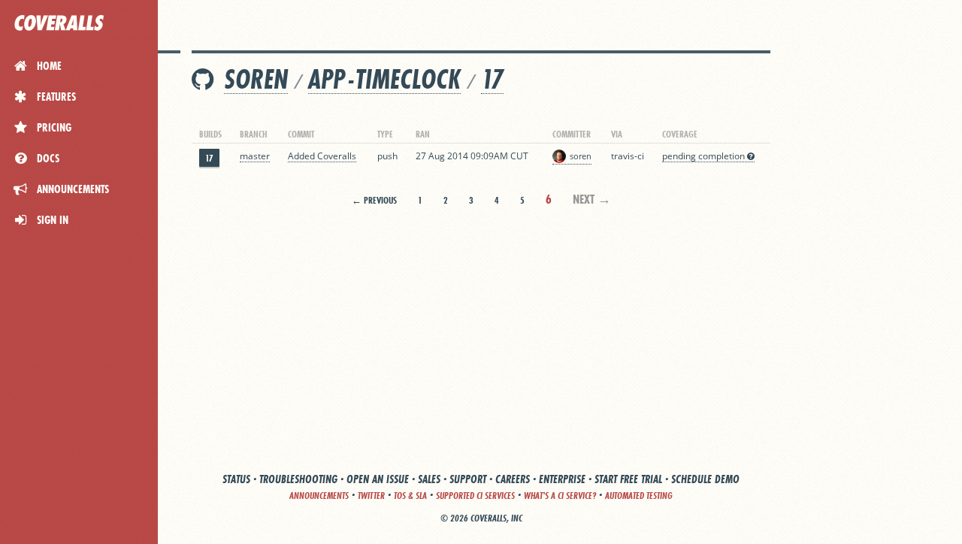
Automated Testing (639, 495)
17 (492, 79)
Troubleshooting (298, 479)
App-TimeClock (384, 79)
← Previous (374, 200)
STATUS (236, 479)
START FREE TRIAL (628, 479)
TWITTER (371, 495)
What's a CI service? (560, 495)
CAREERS (512, 479)
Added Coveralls (322, 156)
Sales (429, 479)
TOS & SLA (410, 495)
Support (467, 479)
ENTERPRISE (562, 479)
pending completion (704, 156)
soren (256, 79)
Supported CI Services (475, 495)
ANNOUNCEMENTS (319, 495)
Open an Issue (377, 479)
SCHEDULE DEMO (705, 479)
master (255, 156)
